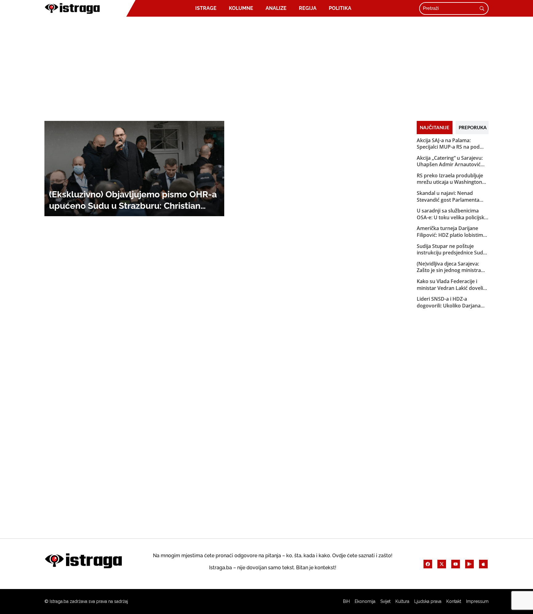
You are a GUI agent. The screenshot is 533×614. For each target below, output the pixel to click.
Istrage (206, 8)
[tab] (434, 127)
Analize (276, 8)
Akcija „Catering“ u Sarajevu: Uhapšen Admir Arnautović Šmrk (450, 161)
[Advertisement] (266, 68)
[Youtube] (455, 564)
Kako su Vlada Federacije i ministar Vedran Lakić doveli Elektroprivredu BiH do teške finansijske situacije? (451, 284)
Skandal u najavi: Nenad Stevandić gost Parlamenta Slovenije (448, 196)
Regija (307, 8)
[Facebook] (428, 564)
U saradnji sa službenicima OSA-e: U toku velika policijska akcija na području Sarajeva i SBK (452, 214)
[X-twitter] (441, 564)
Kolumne (241, 8)
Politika (340, 8)
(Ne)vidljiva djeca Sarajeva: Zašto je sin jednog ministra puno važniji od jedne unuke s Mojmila (451, 267)
